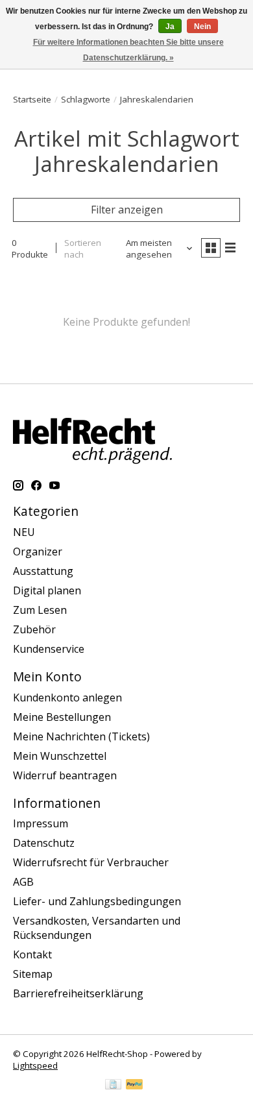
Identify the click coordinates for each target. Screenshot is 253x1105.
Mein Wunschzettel (59, 756)
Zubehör (34, 629)
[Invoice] (113, 1085)
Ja (170, 26)
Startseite (32, 99)
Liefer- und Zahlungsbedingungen (97, 901)
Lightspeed (35, 1065)
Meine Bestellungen (62, 717)
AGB (23, 882)
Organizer (37, 551)
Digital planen (47, 590)
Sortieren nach (82, 248)
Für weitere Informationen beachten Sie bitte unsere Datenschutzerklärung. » (128, 50)
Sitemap (33, 974)
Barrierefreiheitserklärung (78, 993)
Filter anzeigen (127, 209)
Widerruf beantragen (65, 775)
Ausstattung (43, 571)
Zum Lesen (40, 610)
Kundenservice (48, 649)
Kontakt (32, 954)
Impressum (40, 823)
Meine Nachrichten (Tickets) (81, 736)
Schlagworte (85, 99)
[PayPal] (134, 1085)
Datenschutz (44, 843)
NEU (24, 532)
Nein (202, 26)
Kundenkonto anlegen (67, 697)
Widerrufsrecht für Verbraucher (91, 862)
